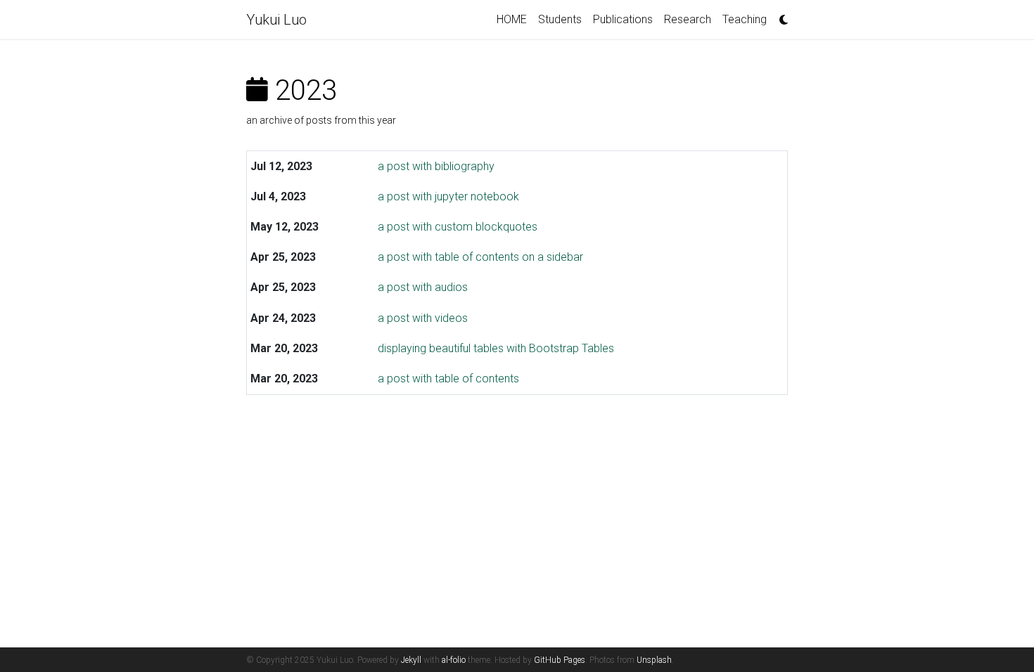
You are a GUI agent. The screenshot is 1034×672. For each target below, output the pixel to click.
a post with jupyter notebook (448, 196)
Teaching (744, 19)
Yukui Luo (276, 19)
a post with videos (423, 318)
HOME (512, 19)
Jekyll (411, 660)
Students (560, 19)
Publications (623, 19)
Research (687, 19)
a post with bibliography (436, 166)
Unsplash (654, 660)
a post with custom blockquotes (457, 226)
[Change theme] (780, 15)
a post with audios (423, 287)
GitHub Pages (559, 660)
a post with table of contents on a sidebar (480, 257)
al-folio (454, 660)
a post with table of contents (448, 378)
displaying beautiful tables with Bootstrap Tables (496, 348)
